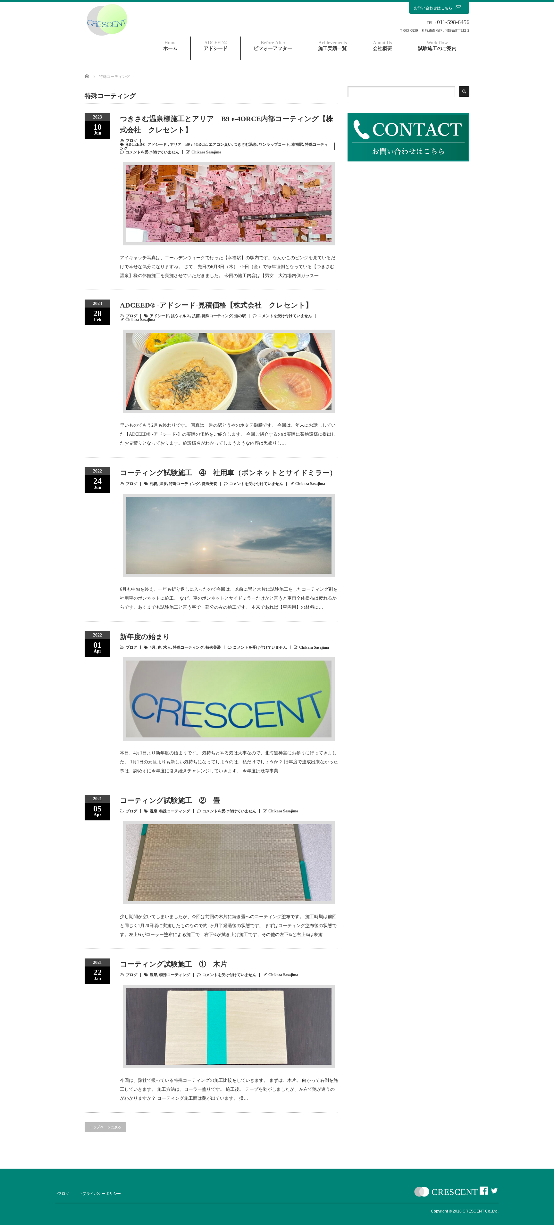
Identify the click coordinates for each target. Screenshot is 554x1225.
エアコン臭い (220, 144)
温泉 (163, 483)
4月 (152, 647)
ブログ (131, 140)
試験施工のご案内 (437, 45)
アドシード (216, 45)
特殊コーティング (217, 316)
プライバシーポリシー (101, 1193)
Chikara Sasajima (206, 152)
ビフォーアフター (273, 45)
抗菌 (196, 316)
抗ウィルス (180, 316)
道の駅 (240, 316)
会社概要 (382, 45)
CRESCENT (454, 1192)
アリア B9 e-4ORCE (188, 144)
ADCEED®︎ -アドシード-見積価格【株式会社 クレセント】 (216, 305)
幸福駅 (297, 144)
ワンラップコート (274, 144)
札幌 (153, 483)
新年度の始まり (145, 637)
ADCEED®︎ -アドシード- (147, 144)
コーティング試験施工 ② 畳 (170, 800)
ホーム (170, 45)
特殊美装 (209, 483)
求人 (167, 647)
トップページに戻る (105, 1127)
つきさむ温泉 (245, 144)
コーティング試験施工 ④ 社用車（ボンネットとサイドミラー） (228, 473)
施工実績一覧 (332, 45)
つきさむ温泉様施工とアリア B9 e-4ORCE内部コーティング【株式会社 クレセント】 (226, 124)
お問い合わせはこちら (433, 8)
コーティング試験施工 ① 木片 (173, 964)
